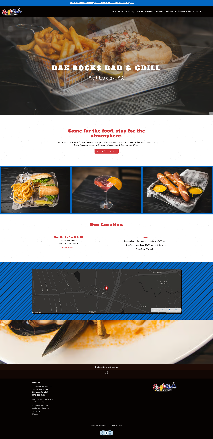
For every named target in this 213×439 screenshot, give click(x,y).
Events (139, 12)
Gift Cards (171, 12)
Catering (129, 12)
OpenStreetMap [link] (164, 310)
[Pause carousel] (211, 113)
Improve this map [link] (175, 310)
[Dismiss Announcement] (208, 3)
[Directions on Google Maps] (106, 291)
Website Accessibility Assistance (106, 425)
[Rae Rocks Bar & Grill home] (12, 12)
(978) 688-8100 (38, 395)
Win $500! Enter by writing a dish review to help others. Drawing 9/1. (102, 3)
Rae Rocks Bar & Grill (164, 387)
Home (113, 12)
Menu (120, 12)
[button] (35, 190)
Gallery (149, 12)
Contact (159, 12)
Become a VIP (184, 12)
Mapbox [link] (154, 310)
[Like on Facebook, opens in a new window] (106, 374)
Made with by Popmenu (60, 367)
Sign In (197, 12)
